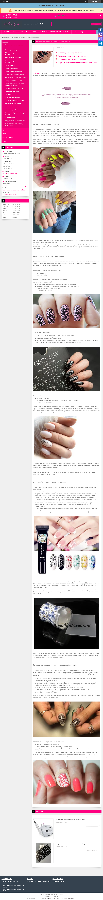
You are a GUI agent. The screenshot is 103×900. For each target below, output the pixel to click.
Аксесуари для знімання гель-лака (15, 77)
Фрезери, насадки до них (12, 50)
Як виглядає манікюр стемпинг (69, 53)
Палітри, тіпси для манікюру (13, 80)
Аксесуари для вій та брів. (13, 103)
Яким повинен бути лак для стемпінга (72, 56)
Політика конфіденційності (68, 898)
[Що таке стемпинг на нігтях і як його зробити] (43, 57)
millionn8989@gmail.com (10, 173)
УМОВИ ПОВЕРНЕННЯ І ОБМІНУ (60, 32)
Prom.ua (61, 894)
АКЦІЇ (81, 32)
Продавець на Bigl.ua (51, 896)
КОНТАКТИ (43, 32)
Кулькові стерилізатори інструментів (10, 882)
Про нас (5, 130)
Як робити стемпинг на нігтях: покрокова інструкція (77, 63)
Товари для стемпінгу (11, 68)
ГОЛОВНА (6, 32)
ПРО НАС (33, 32)
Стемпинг (36, 73)
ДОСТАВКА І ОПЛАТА (20, 32)
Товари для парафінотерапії (13, 71)
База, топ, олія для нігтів (12, 97)
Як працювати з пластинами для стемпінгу (70, 844)
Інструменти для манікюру (13, 57)
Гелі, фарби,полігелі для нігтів (14, 88)
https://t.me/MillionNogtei (10, 194)
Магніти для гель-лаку (12, 91)
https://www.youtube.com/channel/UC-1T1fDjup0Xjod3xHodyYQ (15, 190)
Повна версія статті (92, 826)
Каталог (5, 42)
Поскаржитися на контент (52, 898)
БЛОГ (75, 32)
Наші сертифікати (8, 137)
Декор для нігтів (10, 65)
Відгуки (5, 133)
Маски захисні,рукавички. (13, 107)
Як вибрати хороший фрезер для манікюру (70, 819)
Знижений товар (10, 117)
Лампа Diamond (59, 881)
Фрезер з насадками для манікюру (39, 881)
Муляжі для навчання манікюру (14, 100)
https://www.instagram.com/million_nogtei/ (15, 186)
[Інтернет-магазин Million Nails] (12, 24)
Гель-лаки (8, 94)
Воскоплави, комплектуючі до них (15, 74)
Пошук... (96, 24)
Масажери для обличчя (12, 110)
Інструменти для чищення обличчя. (15, 120)
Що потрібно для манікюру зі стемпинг (72, 59)
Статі (6, 37)
